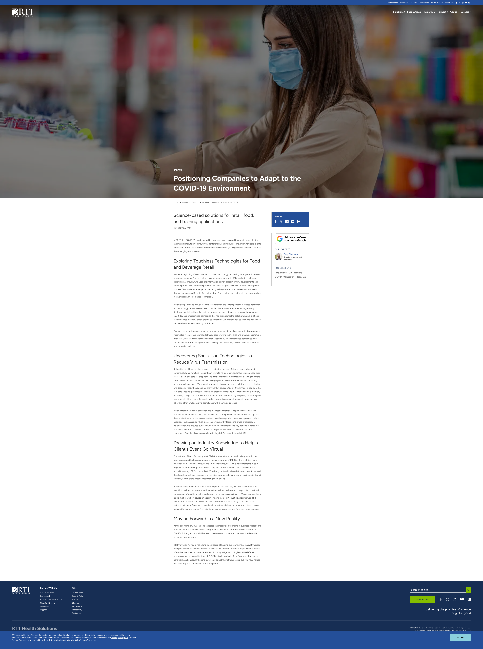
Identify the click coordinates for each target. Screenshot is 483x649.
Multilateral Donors (47, 603)
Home (176, 202)
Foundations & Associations (51, 599)
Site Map (75, 599)
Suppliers (44, 610)
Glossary (75, 603)
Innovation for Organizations (288, 272)
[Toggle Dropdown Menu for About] (458, 12)
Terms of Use (77, 606)
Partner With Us (437, 2)
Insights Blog (393, 2)
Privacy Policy (77, 593)
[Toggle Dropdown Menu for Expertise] (436, 12)
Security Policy (78, 596)
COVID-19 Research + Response (290, 277)
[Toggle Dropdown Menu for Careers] (470, 12)
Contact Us (76, 613)
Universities (44, 606)
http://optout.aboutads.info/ (61, 640)
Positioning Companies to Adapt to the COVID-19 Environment (221, 202)
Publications (424, 2)
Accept (464, 637)
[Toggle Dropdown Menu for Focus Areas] (421, 12)
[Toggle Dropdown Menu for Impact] (447, 12)
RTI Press (414, 2)
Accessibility (77, 610)
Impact (185, 202)
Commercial (45, 596)
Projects (195, 202)
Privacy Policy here (119, 637)
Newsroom (404, 2)
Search (448, 2)
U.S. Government (47, 593)
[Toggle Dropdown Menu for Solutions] (404, 12)
